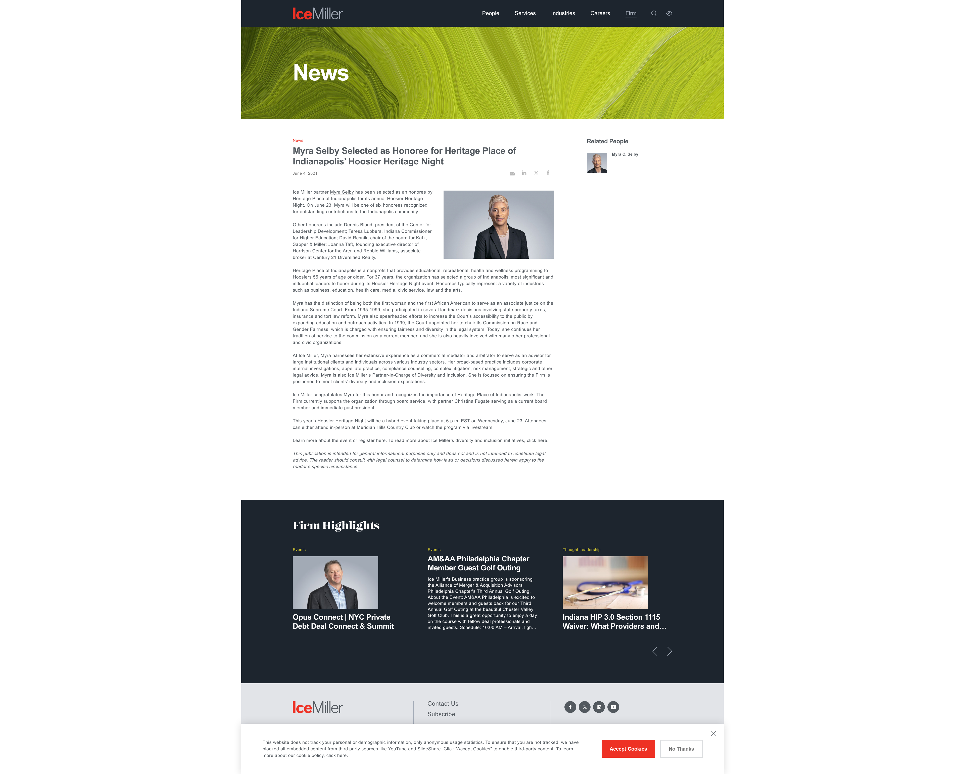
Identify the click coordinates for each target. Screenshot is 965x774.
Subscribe (441, 714)
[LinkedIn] (599, 707)
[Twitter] (585, 707)
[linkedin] (524, 174)
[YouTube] (613, 707)
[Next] (669, 651)
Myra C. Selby (625, 154)
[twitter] (536, 173)
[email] (512, 174)
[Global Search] (654, 13)
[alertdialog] (482, 749)
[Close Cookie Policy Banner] (713, 734)
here (381, 440)
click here (336, 755)
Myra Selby (342, 192)
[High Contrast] (669, 13)
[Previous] (654, 651)
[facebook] (548, 173)
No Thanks (681, 749)
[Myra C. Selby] (597, 163)
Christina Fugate (472, 401)
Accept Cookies (628, 749)
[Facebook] (570, 707)
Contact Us (443, 703)
